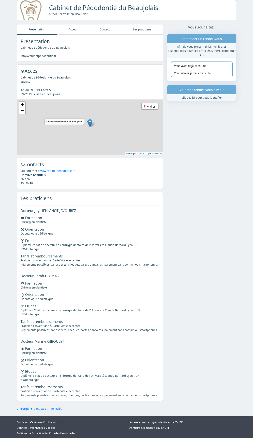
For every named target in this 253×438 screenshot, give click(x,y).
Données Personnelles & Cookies (36, 427)
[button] (89, 123)
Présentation (36, 29)
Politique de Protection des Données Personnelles (46, 433)
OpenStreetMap (154, 153)
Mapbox (140, 153)
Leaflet (129, 153)
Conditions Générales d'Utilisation (37, 422)
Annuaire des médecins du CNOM (149, 427)
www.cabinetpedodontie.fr (57, 171)
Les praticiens (142, 29)
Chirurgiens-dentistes (31, 409)
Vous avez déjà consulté (190, 66)
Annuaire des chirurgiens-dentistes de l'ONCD (156, 422)
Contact (105, 29)
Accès (72, 29)
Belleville (56, 409)
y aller (151, 106)
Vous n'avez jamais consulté (192, 73)
